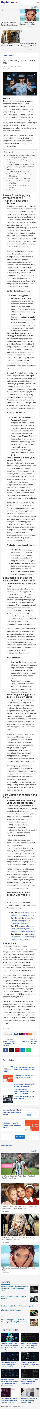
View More (20, 1137)
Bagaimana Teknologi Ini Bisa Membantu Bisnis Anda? (20, 168)
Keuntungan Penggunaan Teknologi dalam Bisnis (20, 175)
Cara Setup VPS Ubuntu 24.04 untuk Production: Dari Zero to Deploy (9, 1401)
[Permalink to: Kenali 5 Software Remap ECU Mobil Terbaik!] (8, 1099)
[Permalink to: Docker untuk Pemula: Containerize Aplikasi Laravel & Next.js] (10, 1356)
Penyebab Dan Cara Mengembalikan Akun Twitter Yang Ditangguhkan (24, 1091)
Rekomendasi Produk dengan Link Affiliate (19, 186)
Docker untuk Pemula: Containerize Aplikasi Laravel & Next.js (9, 1365)
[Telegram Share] (22, 1050)
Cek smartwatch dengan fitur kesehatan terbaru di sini (22, 920)
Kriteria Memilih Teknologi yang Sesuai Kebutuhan (21, 182)
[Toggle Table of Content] (33, 152)
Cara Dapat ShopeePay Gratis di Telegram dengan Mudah (12, 1125)
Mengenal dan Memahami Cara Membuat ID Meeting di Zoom (12, 1112)
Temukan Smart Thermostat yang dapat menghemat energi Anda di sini (23, 928)
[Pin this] (17, 1050)
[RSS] (30, 1034)
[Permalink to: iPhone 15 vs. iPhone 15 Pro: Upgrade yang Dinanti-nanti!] (30, 1392)
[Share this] (5, 1050)
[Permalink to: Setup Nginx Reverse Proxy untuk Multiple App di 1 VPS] (30, 1356)
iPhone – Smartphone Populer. (29, 1041)
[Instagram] (25, 1034)
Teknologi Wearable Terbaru (18, 157)
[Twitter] (21, 1034)
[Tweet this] (11, 1050)
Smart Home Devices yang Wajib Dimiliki (21, 164)
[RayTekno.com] (9, 2)
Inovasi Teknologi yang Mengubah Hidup (20, 155)
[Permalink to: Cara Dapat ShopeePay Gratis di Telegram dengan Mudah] (8, 1078)
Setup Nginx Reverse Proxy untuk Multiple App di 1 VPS (30, 1365)
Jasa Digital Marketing (16, 1406)
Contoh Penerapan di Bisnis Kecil (19, 171)
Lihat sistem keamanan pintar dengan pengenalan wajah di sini (23, 937)
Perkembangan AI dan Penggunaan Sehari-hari (20, 161)
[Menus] (37, 2)
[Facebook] (16, 1034)
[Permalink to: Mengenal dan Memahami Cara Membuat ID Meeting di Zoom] (8, 1070)
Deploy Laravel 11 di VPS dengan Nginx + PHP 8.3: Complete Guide (29, 1382)
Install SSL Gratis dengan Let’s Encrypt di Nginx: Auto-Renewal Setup (29, 1346)
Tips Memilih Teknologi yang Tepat (18, 178)
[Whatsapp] (28, 1050)
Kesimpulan (12, 190)
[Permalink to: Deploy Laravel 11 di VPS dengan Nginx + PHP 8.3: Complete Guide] (30, 1373)
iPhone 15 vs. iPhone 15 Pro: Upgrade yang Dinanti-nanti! (29, 1401)
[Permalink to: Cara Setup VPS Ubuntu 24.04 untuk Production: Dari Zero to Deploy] (10, 1392)
